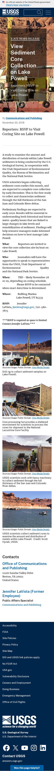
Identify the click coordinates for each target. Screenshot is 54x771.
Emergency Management (16, 695)
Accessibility (9, 625)
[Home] (10, 14)
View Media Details (41, 367)
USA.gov (7, 670)
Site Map (7, 651)
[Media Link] (27, 347)
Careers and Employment (16, 683)
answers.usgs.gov (12, 761)
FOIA (5, 632)
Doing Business (10, 689)
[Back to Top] (43, 760)
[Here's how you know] (27, 4)
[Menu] (48, 12)
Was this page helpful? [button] (27, 768)
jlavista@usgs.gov (23, 307)
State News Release (25, 38)
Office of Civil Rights (13, 702)
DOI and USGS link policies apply (21, 657)
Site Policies (9, 638)
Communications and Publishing (24, 118)
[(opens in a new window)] (6, 747)
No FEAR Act (9, 664)
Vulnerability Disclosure (15, 676)
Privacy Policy (10, 644)
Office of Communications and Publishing (24, 566)
